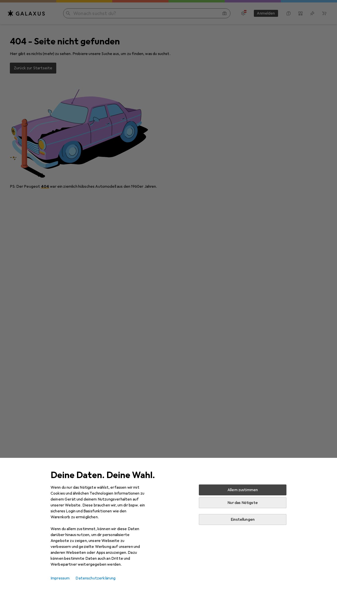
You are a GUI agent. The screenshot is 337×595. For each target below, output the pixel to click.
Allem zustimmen (242, 489)
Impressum (60, 578)
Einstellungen (243, 519)
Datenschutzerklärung (95, 578)
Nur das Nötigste (242, 502)
